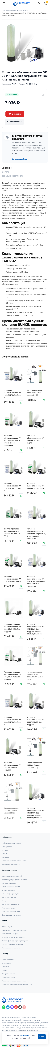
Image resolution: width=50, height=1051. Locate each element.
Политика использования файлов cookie (17, 984)
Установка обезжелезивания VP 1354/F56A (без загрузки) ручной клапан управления (35, 813)
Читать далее (44, 684)
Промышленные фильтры (11, 887)
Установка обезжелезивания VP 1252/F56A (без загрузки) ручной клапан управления (35, 629)
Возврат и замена (8, 974)
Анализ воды (7, 927)
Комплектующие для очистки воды (15, 880)
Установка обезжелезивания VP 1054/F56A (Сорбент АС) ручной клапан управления (36, 533)
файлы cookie (24, 1035)
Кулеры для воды (8, 890)
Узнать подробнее (20, 159)
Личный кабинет (8, 960)
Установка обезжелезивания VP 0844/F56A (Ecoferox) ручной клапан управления (12, 440)
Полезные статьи (8, 977)
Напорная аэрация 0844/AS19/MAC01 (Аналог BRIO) (34, 392)
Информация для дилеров (11, 843)
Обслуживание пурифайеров (12, 944)
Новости (5, 854)
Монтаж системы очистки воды (13, 937)
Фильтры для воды (9, 897)
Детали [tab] (5, 172)
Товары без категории (10, 901)
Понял (41, 1037)
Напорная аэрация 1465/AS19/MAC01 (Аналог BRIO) (11, 810)
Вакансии (5, 857)
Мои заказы (6, 963)
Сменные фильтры (9, 883)
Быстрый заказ (14, 122)
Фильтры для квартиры (10, 904)
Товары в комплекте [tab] (12, 176)
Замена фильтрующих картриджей (15, 941)
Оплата (4, 970)
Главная (5, 10)
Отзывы (5, 850)
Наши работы (7, 847)
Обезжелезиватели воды (17, 10)
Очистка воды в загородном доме (14, 930)
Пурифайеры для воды (10, 894)
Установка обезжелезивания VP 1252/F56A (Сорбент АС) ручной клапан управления (36, 581)
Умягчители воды (8, 908)
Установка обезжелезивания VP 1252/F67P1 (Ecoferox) (12, 579)
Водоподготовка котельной (12, 876)
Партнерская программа (11, 948)
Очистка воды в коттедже (11, 915)
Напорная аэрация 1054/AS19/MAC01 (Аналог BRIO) (34, 765)
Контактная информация (11, 864)
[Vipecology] (21, 3)
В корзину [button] (21, 402)
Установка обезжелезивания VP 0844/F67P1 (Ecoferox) (36, 486)
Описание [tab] (7, 167)
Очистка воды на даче (10, 934)
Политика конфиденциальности (14, 861)
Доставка (5, 967)
